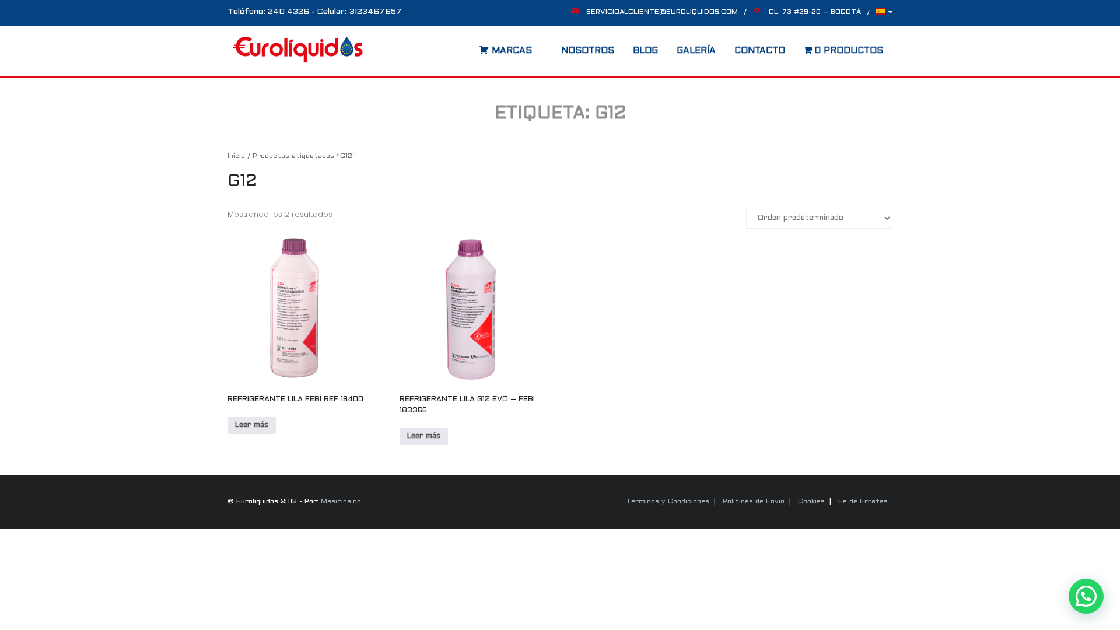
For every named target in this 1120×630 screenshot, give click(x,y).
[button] (1086, 596)
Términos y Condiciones (667, 501)
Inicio (236, 156)
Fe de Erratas (863, 501)
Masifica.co (341, 501)
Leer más (251, 425)
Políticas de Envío (754, 501)
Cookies (811, 501)
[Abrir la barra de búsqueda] (467, 46)
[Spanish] (884, 14)
